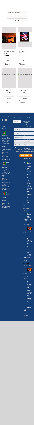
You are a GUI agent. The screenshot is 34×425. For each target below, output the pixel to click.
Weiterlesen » (7, 159)
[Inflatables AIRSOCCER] (25, 37)
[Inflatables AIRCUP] (25, 78)
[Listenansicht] (18, 20)
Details (9, 60)
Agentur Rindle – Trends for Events (27, 122)
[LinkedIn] (3, 120)
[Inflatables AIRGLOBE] (9, 78)
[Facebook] (3, 117)
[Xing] (6, 120)
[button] (6, 63)
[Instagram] (8, 117)
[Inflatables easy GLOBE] (9, 38)
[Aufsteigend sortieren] (25, 12)
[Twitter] (6, 117)
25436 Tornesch (27, 128)
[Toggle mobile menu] (31, 4)
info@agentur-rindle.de (26, 149)
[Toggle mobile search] (27, 4)
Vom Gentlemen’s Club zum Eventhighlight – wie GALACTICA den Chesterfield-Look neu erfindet (6, 169)
